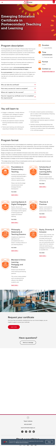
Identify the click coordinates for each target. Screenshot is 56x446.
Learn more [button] (14, 327)
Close (49, 442)
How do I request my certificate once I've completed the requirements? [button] (17, 97)
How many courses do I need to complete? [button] (14, 88)
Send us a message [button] (28, 342)
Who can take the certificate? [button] (10, 85)
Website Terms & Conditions (22, 442)
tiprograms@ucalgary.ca (48, 71)
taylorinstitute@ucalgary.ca (28, 428)
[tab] (18, 84)
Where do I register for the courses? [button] (12, 92)
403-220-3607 (28, 424)
